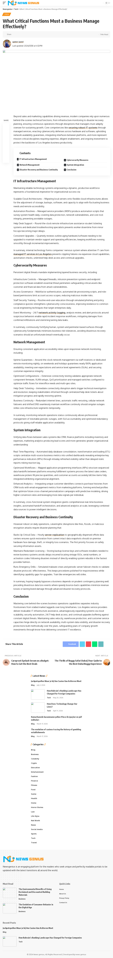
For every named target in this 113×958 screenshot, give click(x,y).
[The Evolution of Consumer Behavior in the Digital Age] (10, 908)
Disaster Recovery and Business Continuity (39, 169)
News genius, (39, 954)
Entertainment (37, 772)
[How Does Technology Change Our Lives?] (38, 707)
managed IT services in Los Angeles (33, 254)
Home (33, 803)
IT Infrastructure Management (33, 159)
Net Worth (35, 820)
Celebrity (35, 759)
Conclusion (71, 169)
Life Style (35, 816)
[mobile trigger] (5, 3)
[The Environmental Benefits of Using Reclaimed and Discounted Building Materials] (10, 893)
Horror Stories (37, 807)
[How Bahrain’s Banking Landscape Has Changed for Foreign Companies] (38, 694)
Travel (34, 842)
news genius (80, 954)
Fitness (34, 785)
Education (35, 767)
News (33, 825)
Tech (6, 14)
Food (33, 789)
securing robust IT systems (82, 127)
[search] (101, 3)
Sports (34, 834)
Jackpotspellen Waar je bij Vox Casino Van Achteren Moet (56, 681)
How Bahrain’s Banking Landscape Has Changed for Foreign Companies (50, 938)
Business (35, 754)
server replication (54, 534)
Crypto (34, 763)
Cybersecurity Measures (77, 160)
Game (33, 794)
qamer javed (17, 41)
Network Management (30, 165)
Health (34, 798)
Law (33, 812)
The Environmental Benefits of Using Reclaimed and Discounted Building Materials (35, 892)
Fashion (34, 776)
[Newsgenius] (23, 3)
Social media (37, 829)
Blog (32, 685)
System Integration (75, 165)
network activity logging (52, 312)
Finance (34, 781)
